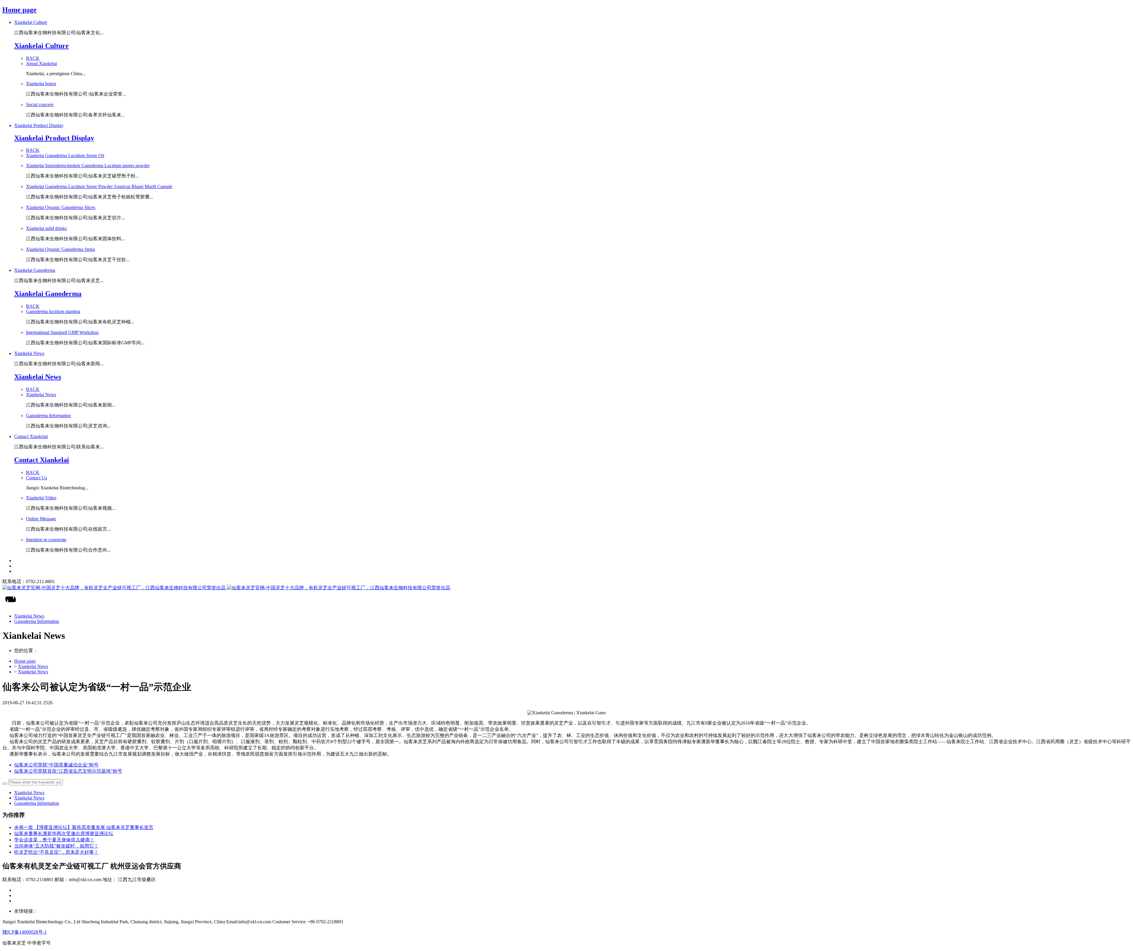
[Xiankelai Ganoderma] (566, 588)
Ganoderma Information (36, 803)
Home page (19, 10)
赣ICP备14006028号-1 (24, 931)
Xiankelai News (33, 666)
